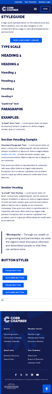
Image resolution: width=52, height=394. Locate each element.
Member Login (44, 2)
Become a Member (36, 341)
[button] (35, 9)
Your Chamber (30, 2)
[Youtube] (37, 375)
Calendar (18, 2)
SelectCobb (9, 359)
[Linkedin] (32, 375)
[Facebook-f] (16, 375)
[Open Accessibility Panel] (47, 389)
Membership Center (36, 338)
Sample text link (8, 154)
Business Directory (11, 355)
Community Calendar (13, 338)
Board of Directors (35, 359)
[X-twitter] (21, 375)
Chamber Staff (34, 363)
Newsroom (32, 355)
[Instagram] (26, 375)
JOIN (45, 9)
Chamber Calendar (11, 341)
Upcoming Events (11, 334)
